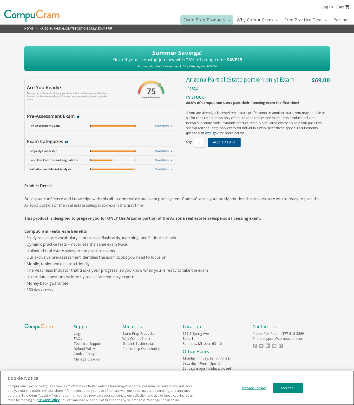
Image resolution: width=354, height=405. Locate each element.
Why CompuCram (136, 338)
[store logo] (32, 15)
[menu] (177, 20)
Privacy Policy (48, 400)
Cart (342, 7)
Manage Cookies (87, 359)
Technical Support (88, 343)
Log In (327, 7)
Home (28, 28)
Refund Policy (84, 348)
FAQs (78, 338)
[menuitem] (205, 20)
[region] (177, 388)
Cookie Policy (84, 353)
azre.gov (211, 133)
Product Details (38, 185)
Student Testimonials (138, 343)
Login (78, 333)
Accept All (288, 388)
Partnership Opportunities (142, 348)
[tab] (40, 186)
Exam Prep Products (138, 333)
